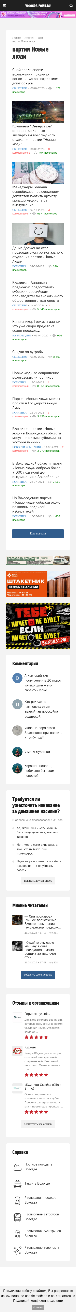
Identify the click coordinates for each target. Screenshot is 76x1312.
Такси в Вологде (37, 1183)
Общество (20, 88)
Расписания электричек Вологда (43, 1233)
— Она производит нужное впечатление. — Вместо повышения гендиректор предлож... (43, 922)
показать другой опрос (38, 880)
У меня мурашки (37, 752)
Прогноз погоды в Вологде (38, 1166)
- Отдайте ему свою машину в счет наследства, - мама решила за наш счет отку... (40, 950)
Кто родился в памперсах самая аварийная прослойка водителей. (41, 709)
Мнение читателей (30, 906)
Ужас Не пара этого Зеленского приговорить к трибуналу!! (43, 733)
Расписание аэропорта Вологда (42, 1249)
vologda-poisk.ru (38, 6)
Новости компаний (26, 447)
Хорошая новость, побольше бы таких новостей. (40, 771)
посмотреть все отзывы (38, 1124)
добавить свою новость (38, 974)
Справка (20, 1152)
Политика (19, 266)
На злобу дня (21, 335)
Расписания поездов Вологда (40, 1200)
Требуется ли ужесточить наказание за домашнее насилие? (36, 805)
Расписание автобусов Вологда (42, 1216)
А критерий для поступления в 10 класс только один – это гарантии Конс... (43, 682)
